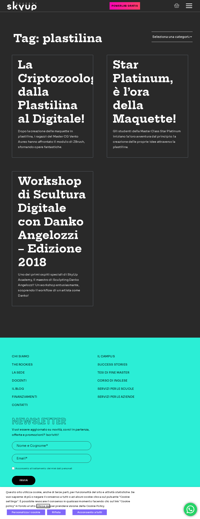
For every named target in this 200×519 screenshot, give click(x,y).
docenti (19, 380)
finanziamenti (24, 397)
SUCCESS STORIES (112, 364)
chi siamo (20, 356)
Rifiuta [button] (56, 512)
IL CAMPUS (106, 356)
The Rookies (22, 364)
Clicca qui (43, 506)
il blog (18, 389)
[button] (189, 6)
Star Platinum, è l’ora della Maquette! (144, 91)
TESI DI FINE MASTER (113, 372)
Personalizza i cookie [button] (26, 512)
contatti (20, 405)
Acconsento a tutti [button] (89, 512)
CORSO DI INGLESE (112, 380)
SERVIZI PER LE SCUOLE (115, 389)
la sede (18, 372)
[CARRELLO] (177, 5)
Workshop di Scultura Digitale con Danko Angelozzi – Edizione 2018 (52, 221)
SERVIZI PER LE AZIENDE (115, 397)
